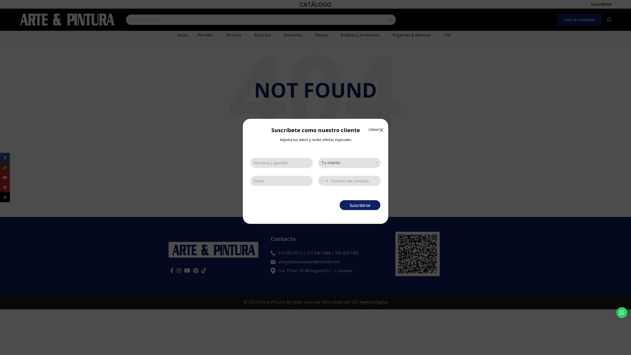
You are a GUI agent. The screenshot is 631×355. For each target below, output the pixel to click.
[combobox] (324, 181)
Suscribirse (360, 205)
